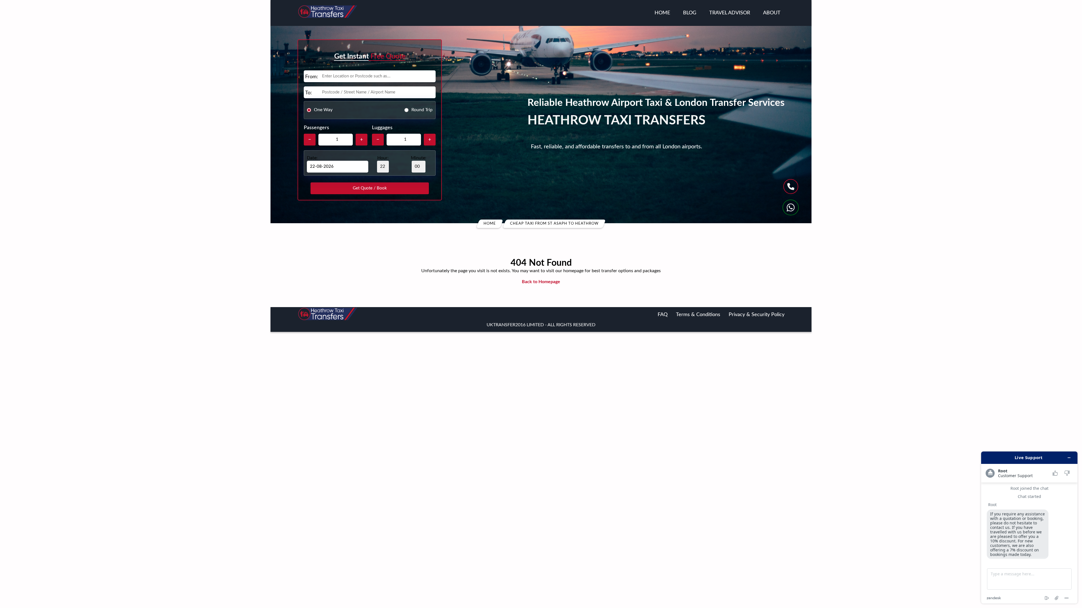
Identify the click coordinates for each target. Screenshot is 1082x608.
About (772, 12)
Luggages (382, 127)
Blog (689, 12)
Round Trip (422, 110)
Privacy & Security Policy (756, 314)
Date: (312, 158)
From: (311, 76)
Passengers (316, 127)
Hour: (383, 158)
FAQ (663, 314)
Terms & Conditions (698, 314)
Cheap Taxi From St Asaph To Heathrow (554, 223)
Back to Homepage (541, 282)
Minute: (418, 158)
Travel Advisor (729, 12)
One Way (323, 110)
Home (662, 12)
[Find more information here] (1029, 527)
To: (308, 92)
